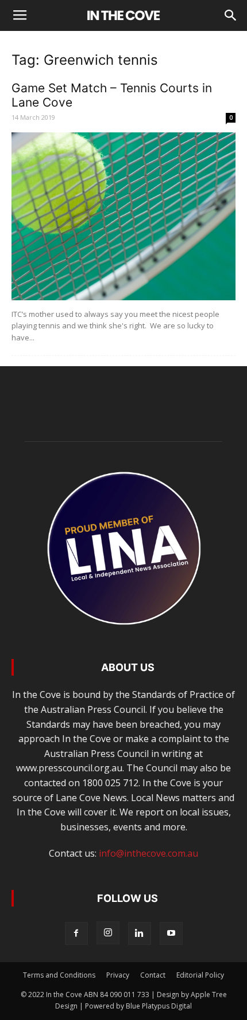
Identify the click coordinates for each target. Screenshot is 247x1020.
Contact (152, 975)
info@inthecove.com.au (148, 853)
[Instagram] (108, 932)
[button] (231, 15)
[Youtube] (171, 933)
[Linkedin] (139, 933)
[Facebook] (76, 933)
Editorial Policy (200, 975)
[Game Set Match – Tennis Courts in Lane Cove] (123, 216)
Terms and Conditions (59, 975)
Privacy (117, 975)
